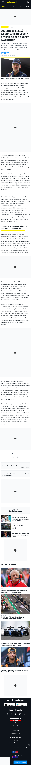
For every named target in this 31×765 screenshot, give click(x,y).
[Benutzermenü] (27, 2)
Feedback (15, 740)
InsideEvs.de (16, 723)
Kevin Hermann (5, 52)
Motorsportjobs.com (16, 728)
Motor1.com (15, 725)
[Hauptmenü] (3, 2)
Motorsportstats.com (15, 733)
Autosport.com (15, 730)
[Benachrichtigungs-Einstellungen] (17, 457)
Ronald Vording (5, 53)
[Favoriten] (28, 53)
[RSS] (23, 713)
